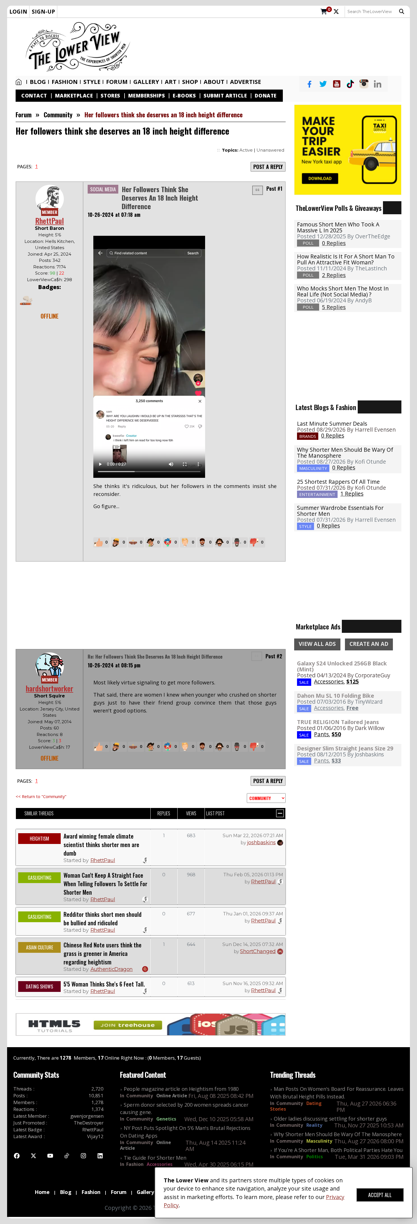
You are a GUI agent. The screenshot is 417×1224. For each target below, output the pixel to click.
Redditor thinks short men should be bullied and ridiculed (103, 918)
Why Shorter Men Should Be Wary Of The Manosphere (345, 452)
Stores (110, 95)
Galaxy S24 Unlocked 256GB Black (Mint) (342, 666)
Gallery (146, 81)
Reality (314, 1125)
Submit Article (225, 95)
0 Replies (332, 435)
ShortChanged (258, 951)
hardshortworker (49, 688)
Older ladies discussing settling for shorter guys (330, 1118)
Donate (265, 95)
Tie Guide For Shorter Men (155, 1157)
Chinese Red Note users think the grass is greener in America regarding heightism (103, 953)
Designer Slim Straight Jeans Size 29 (345, 748)
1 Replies (351, 493)
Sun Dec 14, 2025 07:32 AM (252, 944)
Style (91, 81)
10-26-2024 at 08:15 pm (114, 665)
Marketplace (74, 95)
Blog (38, 81)
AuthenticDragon (111, 969)
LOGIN (18, 11)
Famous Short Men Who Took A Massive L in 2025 (338, 227)
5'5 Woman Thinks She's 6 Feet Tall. (104, 984)
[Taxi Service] (347, 149)
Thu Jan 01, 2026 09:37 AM (253, 914)
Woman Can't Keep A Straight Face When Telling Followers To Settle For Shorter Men (105, 883)
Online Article (171, 1096)
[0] (324, 12)
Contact (34, 95)
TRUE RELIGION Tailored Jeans (338, 722)
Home (20, 82)
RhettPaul (49, 220)
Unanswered (270, 150)
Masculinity (319, 1141)
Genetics (166, 1119)
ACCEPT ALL (380, 1194)
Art (170, 81)
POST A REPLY (268, 166)
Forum (117, 81)
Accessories (159, 1164)
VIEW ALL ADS (317, 644)
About (214, 81)
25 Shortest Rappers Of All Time (338, 481)
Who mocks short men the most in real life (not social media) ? (343, 291)
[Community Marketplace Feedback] (266, 798)
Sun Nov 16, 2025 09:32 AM (253, 983)
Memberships (146, 95)
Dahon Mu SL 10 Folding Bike (335, 695)
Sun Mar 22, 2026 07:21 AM (253, 835)
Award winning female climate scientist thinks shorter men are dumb (101, 844)
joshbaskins (261, 842)
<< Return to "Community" (41, 796)
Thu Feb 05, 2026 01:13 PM (253, 874)
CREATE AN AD (368, 644)
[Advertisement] (273, 47)
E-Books (184, 95)
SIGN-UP (43, 11)
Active (246, 150)
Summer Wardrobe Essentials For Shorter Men (340, 510)
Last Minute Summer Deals (332, 423)
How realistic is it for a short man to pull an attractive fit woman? (346, 259)
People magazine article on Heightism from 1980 (181, 1088)
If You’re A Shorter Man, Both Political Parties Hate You (338, 1150)
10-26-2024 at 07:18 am (114, 214)
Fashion (65, 81)
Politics (314, 1156)
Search (403, 11)
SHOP (190, 81)
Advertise (245, 81)
